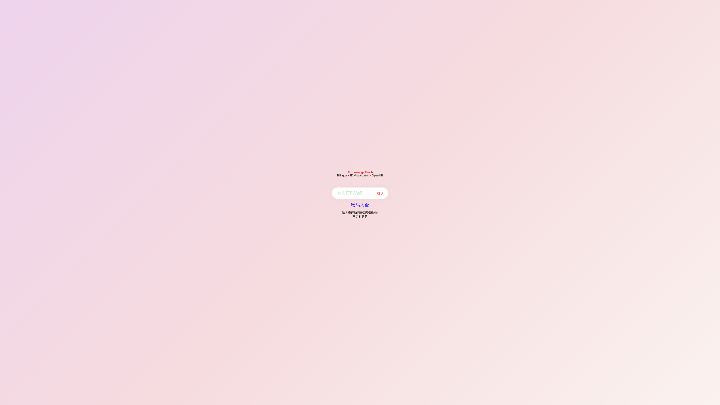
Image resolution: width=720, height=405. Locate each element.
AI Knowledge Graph (360, 172)
